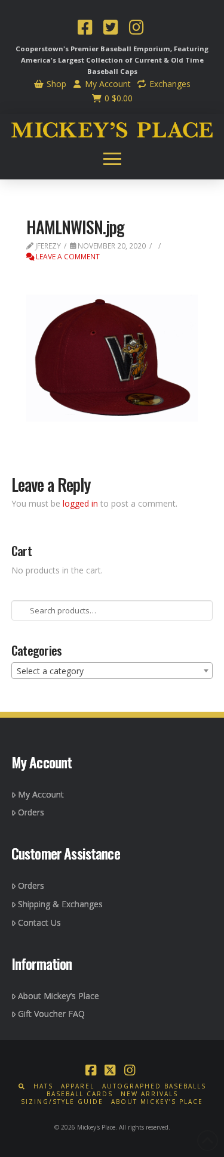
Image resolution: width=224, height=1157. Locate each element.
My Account (106, 83)
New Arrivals (149, 1094)
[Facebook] (85, 28)
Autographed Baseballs (154, 1086)
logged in (80, 503)
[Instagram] (136, 28)
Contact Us (39, 922)
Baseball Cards (80, 1094)
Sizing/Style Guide (62, 1102)
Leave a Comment (67, 257)
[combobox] (112, 670)
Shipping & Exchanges (60, 904)
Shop (55, 83)
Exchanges (169, 83)
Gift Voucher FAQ (51, 1013)
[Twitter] (110, 28)
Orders (31, 812)
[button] (112, 158)
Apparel (77, 1086)
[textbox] (112, 671)
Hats (43, 1086)
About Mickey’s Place (58, 995)
